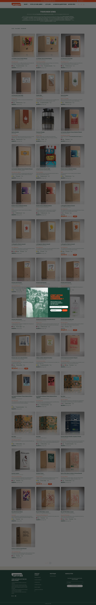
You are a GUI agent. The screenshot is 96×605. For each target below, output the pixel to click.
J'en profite (65, 310)
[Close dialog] (68, 289)
